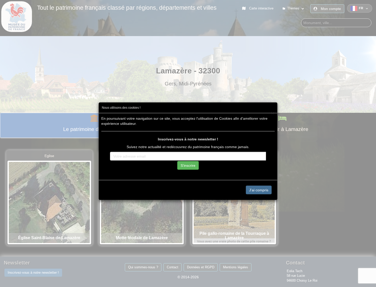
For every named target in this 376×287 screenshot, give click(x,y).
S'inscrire (188, 165)
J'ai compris (258, 190)
